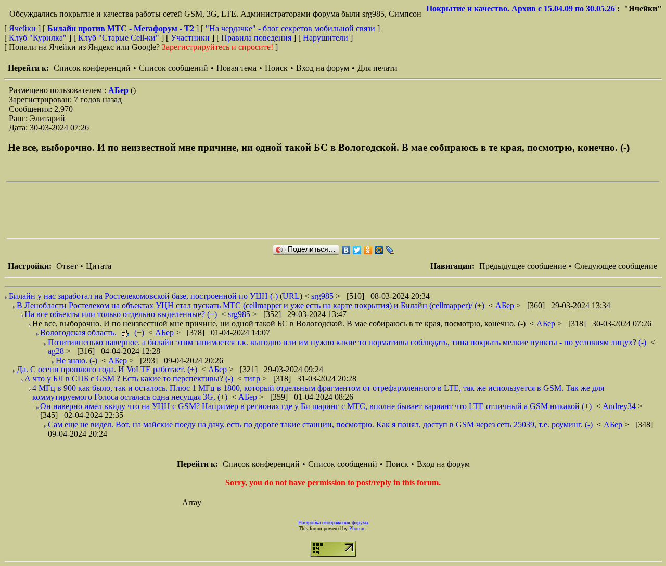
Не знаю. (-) (76, 360)
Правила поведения (256, 37)
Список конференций (92, 67)
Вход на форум (322, 67)
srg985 (323, 296)
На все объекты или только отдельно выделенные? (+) (120, 314)
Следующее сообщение (615, 265)
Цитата (98, 265)
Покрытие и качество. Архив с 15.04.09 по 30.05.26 (520, 8)
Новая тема (236, 67)
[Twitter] (357, 250)
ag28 (57, 351)
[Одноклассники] (368, 250)
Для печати (377, 67)
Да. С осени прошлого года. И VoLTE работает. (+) (107, 369)
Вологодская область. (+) (92, 332)
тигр (253, 378)
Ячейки (23, 28)
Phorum (357, 528)
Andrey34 (620, 406)
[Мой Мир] (379, 250)
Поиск (276, 67)
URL (291, 296)
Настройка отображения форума (333, 522)
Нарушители (325, 37)
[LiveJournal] (390, 250)
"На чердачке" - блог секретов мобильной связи (290, 28)
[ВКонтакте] (346, 250)
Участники (190, 37)
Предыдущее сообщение (522, 265)
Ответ (67, 265)
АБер (119, 90)
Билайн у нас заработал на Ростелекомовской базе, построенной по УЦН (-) (143, 296)
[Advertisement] (195, 210)
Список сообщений (173, 67)
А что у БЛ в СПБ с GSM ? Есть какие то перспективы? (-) (128, 378)
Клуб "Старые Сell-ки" (118, 37)
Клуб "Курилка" (38, 37)
